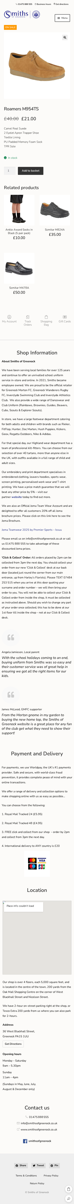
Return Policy (37, 1183)
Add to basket (30, 171)
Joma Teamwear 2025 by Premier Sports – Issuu (32, 530)
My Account (9, 321)
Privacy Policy (51, 1175)
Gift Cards (65, 321)
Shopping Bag (46, 323)
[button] (65, 37)
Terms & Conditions (26, 1175)
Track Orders (28, 323)
